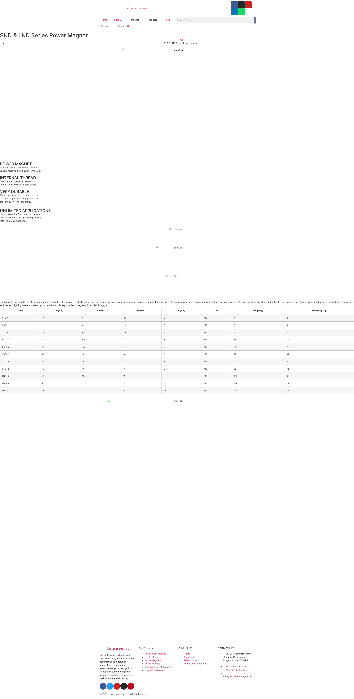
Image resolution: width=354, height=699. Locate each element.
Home (104, 19)
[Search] (255, 20)
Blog (168, 19)
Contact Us (124, 26)
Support (105, 26)
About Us (118, 19)
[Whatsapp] (241, 11)
